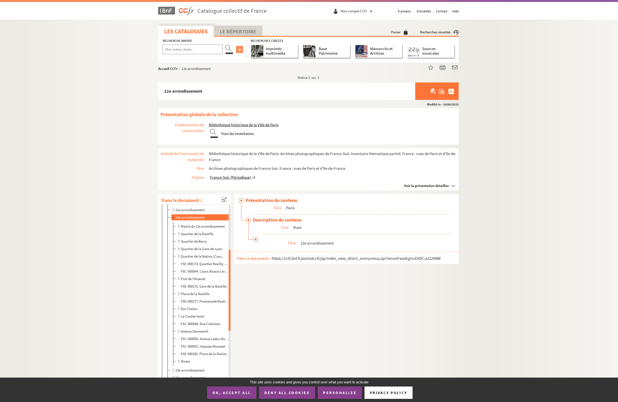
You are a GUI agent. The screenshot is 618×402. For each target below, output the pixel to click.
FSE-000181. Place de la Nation (204, 353)
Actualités (424, 11)
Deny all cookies (287, 392)
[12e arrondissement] (427, 67)
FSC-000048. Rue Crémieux (200, 323)
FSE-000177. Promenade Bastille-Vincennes (205, 301)
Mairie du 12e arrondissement (203, 226)
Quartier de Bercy (194, 241)
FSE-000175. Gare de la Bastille (203, 286)
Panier (396, 32)
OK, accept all (231, 392)
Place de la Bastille (195, 293)
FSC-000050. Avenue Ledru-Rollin (205, 338)
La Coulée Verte (192, 316)
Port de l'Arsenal (193, 278)
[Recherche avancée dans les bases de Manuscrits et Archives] (362, 51)
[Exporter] (442, 91)
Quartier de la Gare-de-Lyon (201, 248)
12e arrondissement (189, 217)
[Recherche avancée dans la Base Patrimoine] (310, 51)
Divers (185, 361)
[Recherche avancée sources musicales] (414, 51)
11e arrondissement (189, 210)
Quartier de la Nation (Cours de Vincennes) (203, 256)
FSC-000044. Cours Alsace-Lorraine (205, 271)
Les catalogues (186, 31)
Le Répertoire (238, 31)
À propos (404, 11)
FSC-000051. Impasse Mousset (203, 346)
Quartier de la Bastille (197, 233)
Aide (455, 11)
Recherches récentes (435, 32)
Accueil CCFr (168, 68)
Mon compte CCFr (354, 11)
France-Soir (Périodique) (230, 177)
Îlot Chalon (189, 308)
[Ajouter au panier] (433, 91)
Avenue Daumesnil (194, 331)
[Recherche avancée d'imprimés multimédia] (258, 51)
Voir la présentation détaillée (426, 185)
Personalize (340, 392)
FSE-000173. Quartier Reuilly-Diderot (205, 263)
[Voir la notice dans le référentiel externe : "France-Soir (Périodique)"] (253, 177)
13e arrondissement (189, 370)
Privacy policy (388, 392)
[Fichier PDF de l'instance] (451, 91)
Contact (441, 11)
